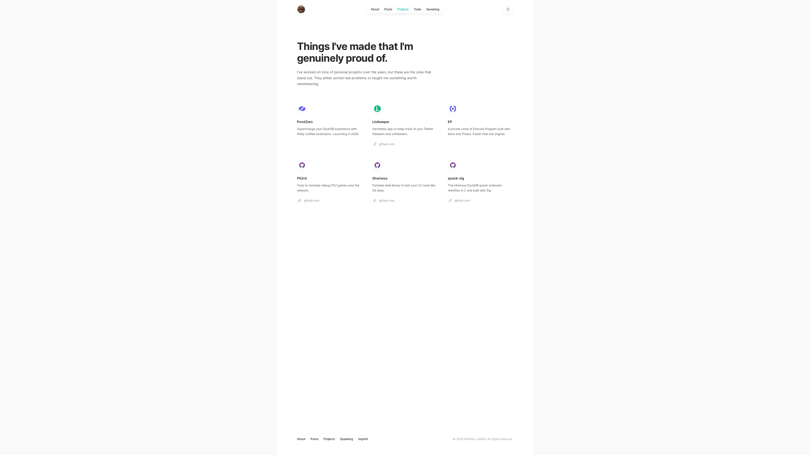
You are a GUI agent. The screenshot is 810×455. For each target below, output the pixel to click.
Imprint (363, 439)
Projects (403, 9)
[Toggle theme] (508, 9)
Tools (417, 9)
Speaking (432, 9)
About (375, 9)
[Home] (301, 9)
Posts (388, 9)
